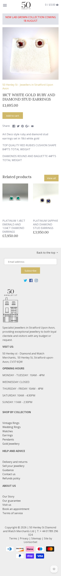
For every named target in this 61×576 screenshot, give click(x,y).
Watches (7, 431)
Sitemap (36, 538)
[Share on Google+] (27, 125)
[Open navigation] (4, 5)
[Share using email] (32, 125)
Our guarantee (11, 500)
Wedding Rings (11, 427)
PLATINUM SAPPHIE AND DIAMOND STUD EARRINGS (45, 224)
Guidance (8, 470)
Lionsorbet (30, 542)
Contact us (8, 474)
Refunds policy (11, 478)
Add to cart (12, 115)
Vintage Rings (10, 423)
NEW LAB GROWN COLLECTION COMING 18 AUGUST (30, 19)
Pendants (8, 439)
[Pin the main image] (22, 125)
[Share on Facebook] (14, 125)
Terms (13, 538)
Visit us (6, 505)
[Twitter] (25, 280)
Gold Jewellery (11, 443)
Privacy (24, 538)
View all (51, 178)
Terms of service (12, 513)
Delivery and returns (14, 462)
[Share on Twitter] (18, 125)
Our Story (8, 496)
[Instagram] (36, 280)
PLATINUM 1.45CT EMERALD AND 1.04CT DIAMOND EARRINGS (13, 226)
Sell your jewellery (13, 466)
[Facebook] (31, 280)
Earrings (7, 435)
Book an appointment (15, 509)
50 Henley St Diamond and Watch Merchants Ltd (29, 529)
